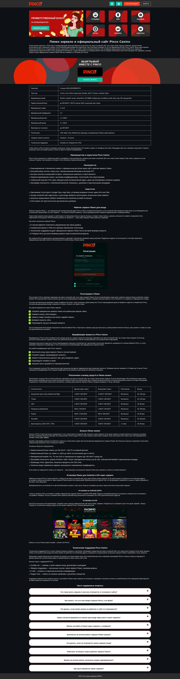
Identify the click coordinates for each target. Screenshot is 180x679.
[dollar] (112, 4)
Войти (146, 4)
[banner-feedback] (95, 16)
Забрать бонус (40, 28)
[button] (176, 668)
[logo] (35, 4)
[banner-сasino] (118, 30)
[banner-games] (95, 30)
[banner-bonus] (140, 30)
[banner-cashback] (140, 16)
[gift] (119, 4)
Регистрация (132, 4)
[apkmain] (118, 16)
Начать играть (90, 80)
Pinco (99, 676)
